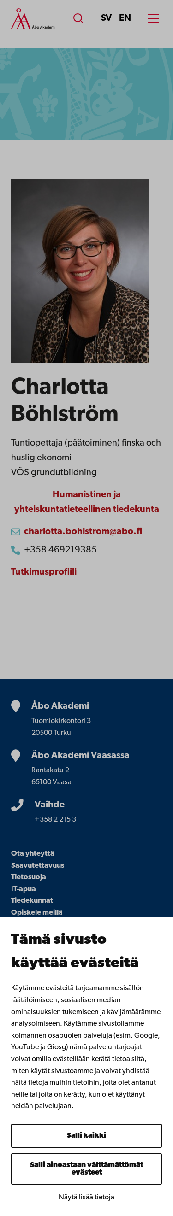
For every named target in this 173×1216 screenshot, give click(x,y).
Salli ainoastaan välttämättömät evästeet (86, 1169)
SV (106, 18)
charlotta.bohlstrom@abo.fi (83, 531)
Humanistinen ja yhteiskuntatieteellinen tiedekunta (86, 502)
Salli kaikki (86, 1136)
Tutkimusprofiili (44, 572)
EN (125, 18)
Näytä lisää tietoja (86, 1197)
